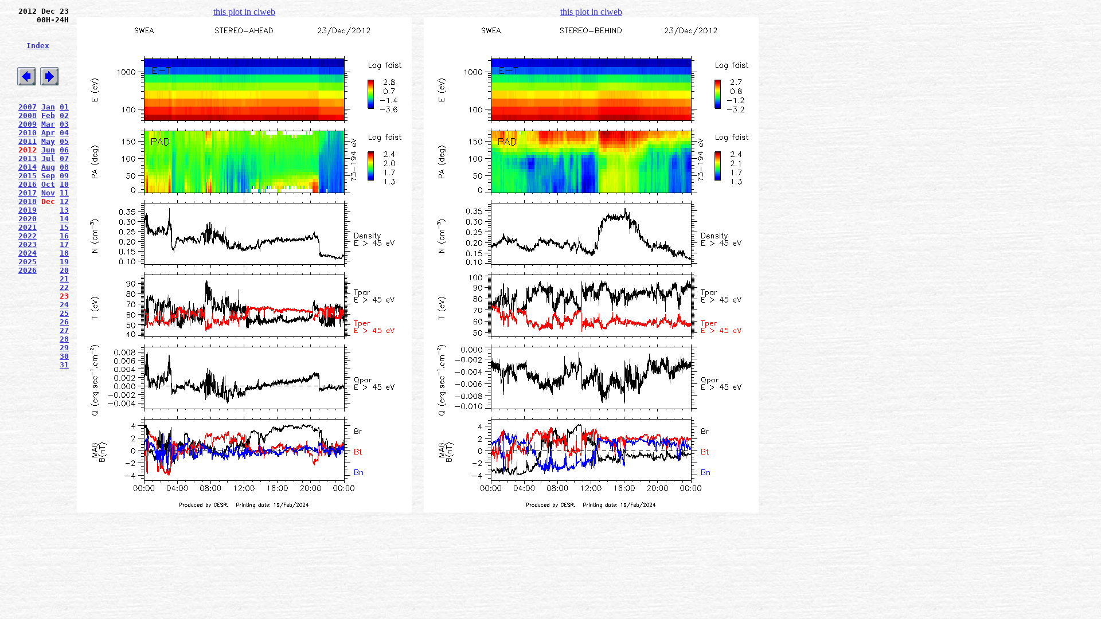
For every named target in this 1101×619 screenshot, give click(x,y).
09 (64, 175)
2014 (27, 167)
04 (64, 132)
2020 (27, 218)
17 (64, 244)
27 (64, 330)
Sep (48, 175)
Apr (48, 132)
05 (64, 141)
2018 (27, 201)
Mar (48, 124)
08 (64, 167)
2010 (27, 132)
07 (64, 158)
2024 (27, 253)
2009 (27, 124)
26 (64, 322)
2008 (27, 115)
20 (64, 270)
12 (64, 201)
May (48, 141)
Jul (48, 158)
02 (64, 115)
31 (64, 365)
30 (64, 356)
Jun (48, 150)
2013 (27, 158)
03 (64, 124)
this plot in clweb (244, 12)
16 (64, 236)
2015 (27, 175)
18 (64, 253)
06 (64, 150)
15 (64, 227)
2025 (27, 261)
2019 (27, 210)
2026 (27, 270)
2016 (27, 184)
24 (64, 304)
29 (64, 347)
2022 (27, 236)
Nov (48, 193)
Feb (48, 115)
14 (64, 218)
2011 (27, 141)
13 (64, 210)
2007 (27, 107)
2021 (27, 227)
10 (64, 184)
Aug (48, 167)
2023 (27, 244)
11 (64, 193)
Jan (48, 107)
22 (64, 287)
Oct (48, 184)
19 (64, 261)
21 (64, 279)
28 (64, 339)
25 (64, 313)
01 (64, 107)
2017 (27, 193)
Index (37, 45)
